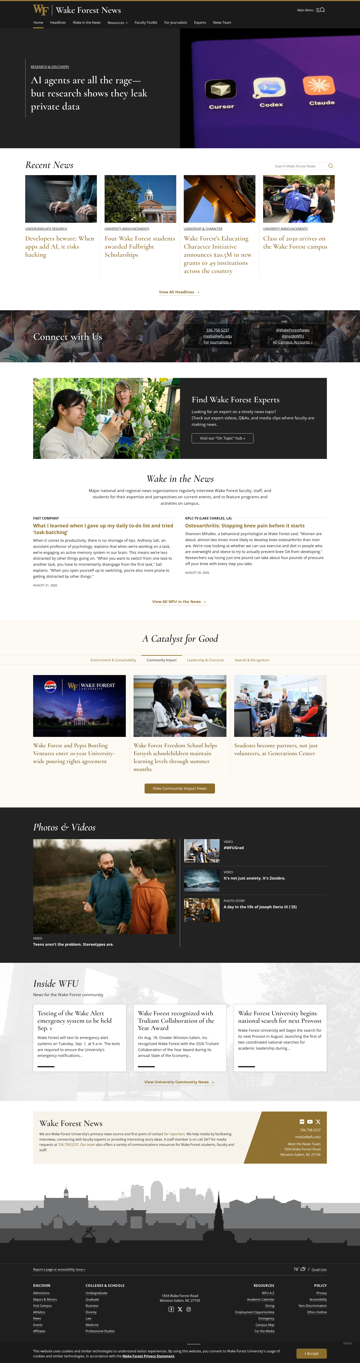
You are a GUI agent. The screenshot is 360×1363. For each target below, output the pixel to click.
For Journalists (175, 22)
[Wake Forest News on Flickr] (302, 1121)
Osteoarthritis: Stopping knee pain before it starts (245, 525)
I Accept (312, 1353)
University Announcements (127, 229)
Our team (87, 1144)
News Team (222, 22)
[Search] (331, 166)
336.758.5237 (217, 330)
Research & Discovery (50, 66)
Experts (200, 22)
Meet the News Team (304, 1144)
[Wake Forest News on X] (318, 1121)
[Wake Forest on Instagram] (189, 1310)
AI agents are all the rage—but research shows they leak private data (89, 93)
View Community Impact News (180, 788)
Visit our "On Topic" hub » (222, 438)
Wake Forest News (88, 10)
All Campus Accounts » (293, 342)
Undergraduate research (46, 229)
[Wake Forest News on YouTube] (310, 1121)
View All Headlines (176, 291)
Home (38, 22)
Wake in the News (87, 22)
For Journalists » (218, 342)
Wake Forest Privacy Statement (148, 1356)
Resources (116, 22)
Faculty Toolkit (146, 22)
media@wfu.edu (217, 336)
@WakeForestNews (293, 330)
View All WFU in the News (176, 601)
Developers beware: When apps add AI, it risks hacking (59, 246)
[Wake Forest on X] (180, 1310)
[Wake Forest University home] (41, 10)
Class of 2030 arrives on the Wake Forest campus (295, 242)
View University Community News (176, 1081)
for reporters (174, 1134)
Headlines (58, 22)
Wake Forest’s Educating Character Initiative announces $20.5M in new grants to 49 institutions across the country (218, 254)
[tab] (113, 659)
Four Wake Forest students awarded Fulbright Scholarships (140, 246)
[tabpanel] (180, 735)
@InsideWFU (293, 336)
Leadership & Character (203, 229)
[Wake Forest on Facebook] (171, 1310)
